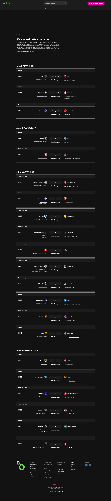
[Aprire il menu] (107, 3)
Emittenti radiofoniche (33, 475)
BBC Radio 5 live (43, 114)
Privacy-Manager (48, 477)
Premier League (22, 105)
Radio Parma (44, 364)
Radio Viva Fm (72, 142)
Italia (56, 484)
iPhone (73, 464)
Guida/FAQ (60, 469)
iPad (72, 467)
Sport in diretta (48, 8)
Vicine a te (59, 8)
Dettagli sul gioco (55, 80)
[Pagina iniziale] (16, 34)
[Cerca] (66, 3)
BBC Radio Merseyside (74, 158)
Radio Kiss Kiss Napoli (74, 304)
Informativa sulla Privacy (48, 467)
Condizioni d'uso (48, 464)
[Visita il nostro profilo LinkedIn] (86, 465)
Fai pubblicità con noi (34, 471)
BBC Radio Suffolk (42, 158)
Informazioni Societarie (47, 471)
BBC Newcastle (43, 185)
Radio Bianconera (42, 447)
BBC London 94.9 (73, 236)
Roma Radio (72, 80)
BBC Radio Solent (73, 186)
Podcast (39, 8)
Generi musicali (69, 8)
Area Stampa (33, 468)
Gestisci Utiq (47, 474)
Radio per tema (81, 8)
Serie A (20, 70)
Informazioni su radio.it (33, 465)
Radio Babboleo (43, 141)
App (58, 467)
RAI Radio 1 (44, 79)
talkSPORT (72, 114)
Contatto (59, 464)
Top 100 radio (29, 8)
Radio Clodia (72, 381)
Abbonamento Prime (60, 472)
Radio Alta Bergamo (42, 96)
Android (73, 469)
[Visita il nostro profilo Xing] (89, 465)
